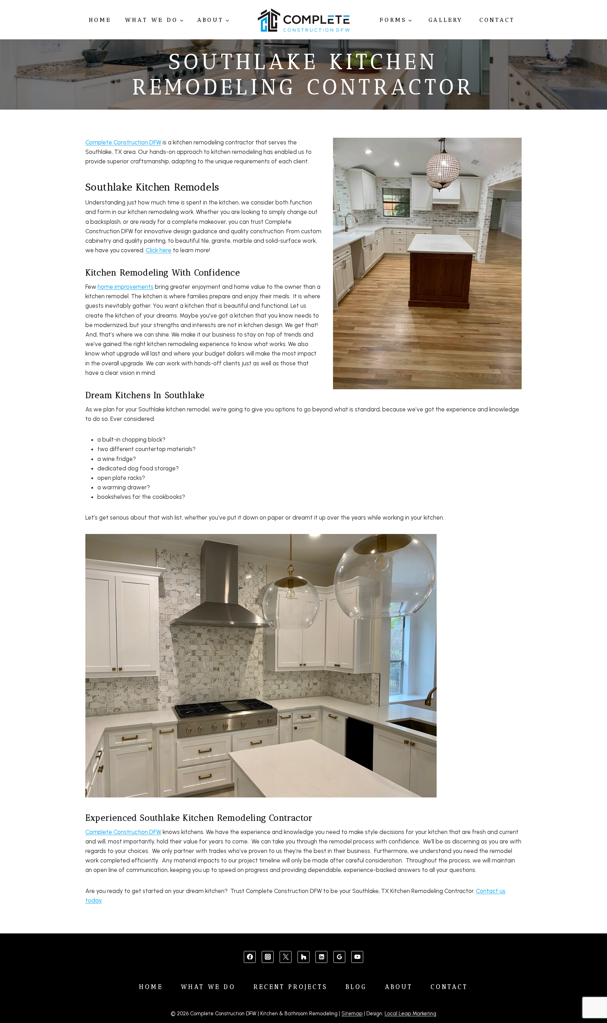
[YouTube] (357, 957)
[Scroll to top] (589, 995)
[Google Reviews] (339, 957)
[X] (286, 957)
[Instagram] (268, 957)
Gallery (446, 20)
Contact (497, 20)
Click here (158, 250)
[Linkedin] (321, 957)
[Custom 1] (303, 957)
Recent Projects (291, 986)
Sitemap (352, 1013)
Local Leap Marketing (410, 1013)
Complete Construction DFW (123, 142)
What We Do (208, 986)
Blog (356, 986)
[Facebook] (250, 957)
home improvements (126, 286)
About (399, 986)
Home (100, 20)
